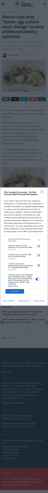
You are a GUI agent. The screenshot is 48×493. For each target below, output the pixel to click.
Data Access (24, 301)
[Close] (42, 192)
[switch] (38, 246)
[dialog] (24, 246)
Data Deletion (9, 301)
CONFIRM (15, 291)
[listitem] (24, 240)
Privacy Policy (39, 301)
